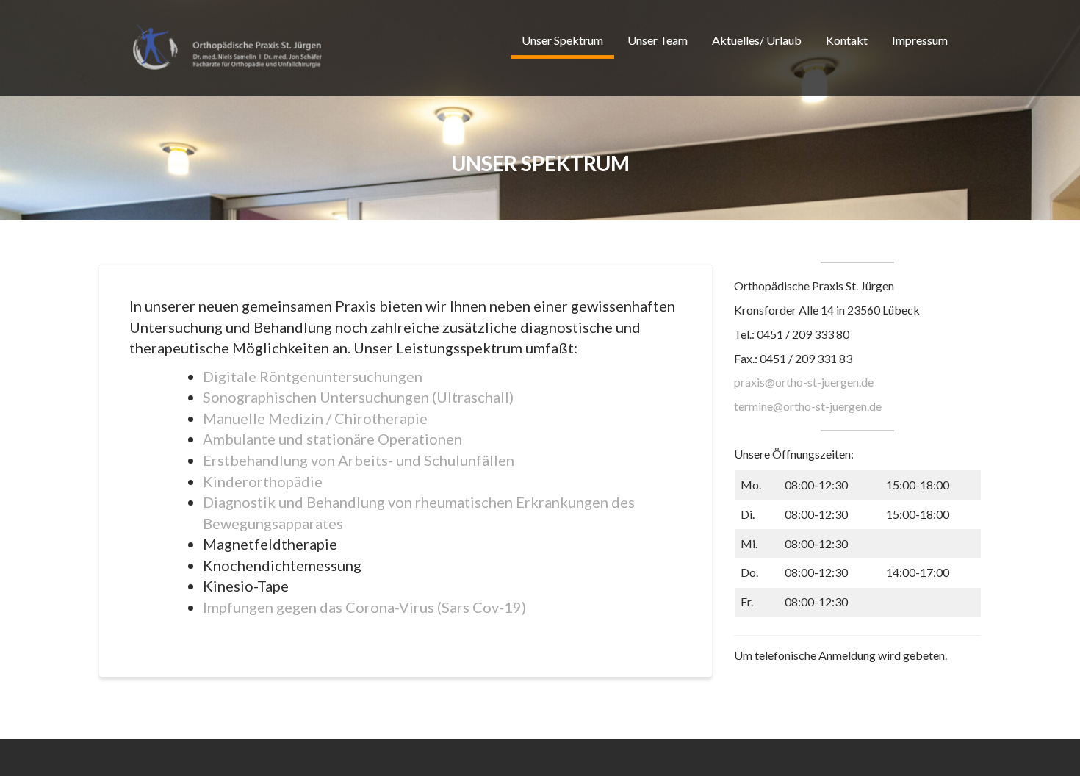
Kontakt (847, 40)
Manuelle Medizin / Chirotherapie (315, 418)
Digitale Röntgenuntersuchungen (312, 376)
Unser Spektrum (562, 40)
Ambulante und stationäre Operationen (332, 439)
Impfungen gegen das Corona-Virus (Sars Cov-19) (364, 607)
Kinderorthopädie (263, 481)
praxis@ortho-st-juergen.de (804, 382)
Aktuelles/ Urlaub (757, 40)
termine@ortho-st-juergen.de (808, 406)
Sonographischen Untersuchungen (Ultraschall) (358, 397)
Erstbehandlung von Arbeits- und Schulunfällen (358, 460)
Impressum (920, 40)
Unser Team (657, 40)
